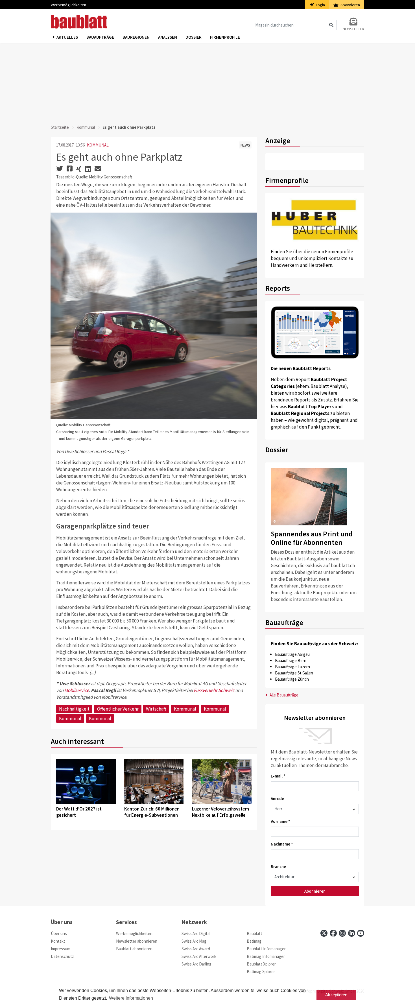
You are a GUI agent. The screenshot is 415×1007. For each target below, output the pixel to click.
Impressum (60, 948)
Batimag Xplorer (261, 971)
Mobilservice (76, 690)
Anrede (277, 798)
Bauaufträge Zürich (292, 679)
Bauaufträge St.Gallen (294, 673)
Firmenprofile (225, 37)
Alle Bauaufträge (283, 695)
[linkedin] (351, 933)
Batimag (254, 941)
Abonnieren (350, 4)
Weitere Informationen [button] (131, 998)
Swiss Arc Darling (196, 964)
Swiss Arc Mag (194, 941)
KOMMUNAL (98, 145)
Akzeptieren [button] (336, 994)
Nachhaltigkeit (74, 709)
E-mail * (278, 776)
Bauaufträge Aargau (292, 654)
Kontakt (58, 941)
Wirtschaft (156, 709)
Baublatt (254, 933)
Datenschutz (62, 956)
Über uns (59, 933)
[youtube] (360, 933)
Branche (278, 866)
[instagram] (342, 933)
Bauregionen (136, 37)
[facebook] (333, 933)
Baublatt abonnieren (134, 948)
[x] (323, 933)
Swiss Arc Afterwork (199, 956)
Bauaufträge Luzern (292, 666)
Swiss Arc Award (196, 948)
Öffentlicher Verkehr (118, 709)
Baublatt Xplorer (261, 964)
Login (320, 4)
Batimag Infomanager (266, 956)
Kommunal (86, 127)
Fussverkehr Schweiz (214, 690)
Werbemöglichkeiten (68, 4)
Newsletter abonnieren (136, 941)
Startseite (60, 127)
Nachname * (282, 844)
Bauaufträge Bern (290, 660)
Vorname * (280, 821)
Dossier (193, 37)
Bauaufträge (100, 37)
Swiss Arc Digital (196, 933)
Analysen (167, 37)
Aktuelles (67, 37)
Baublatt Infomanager (266, 948)
